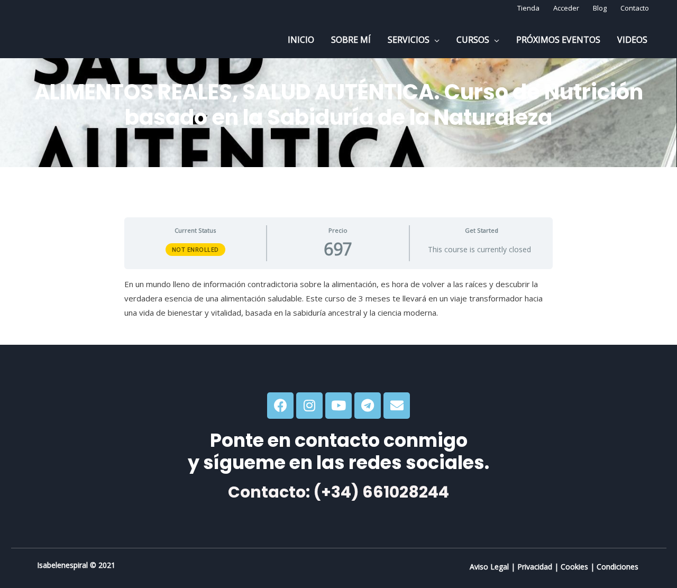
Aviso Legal (489, 567)
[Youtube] (338, 405)
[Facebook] (280, 405)
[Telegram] (367, 405)
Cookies (574, 567)
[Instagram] (309, 405)
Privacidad (534, 567)
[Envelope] (396, 405)
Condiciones (617, 567)
